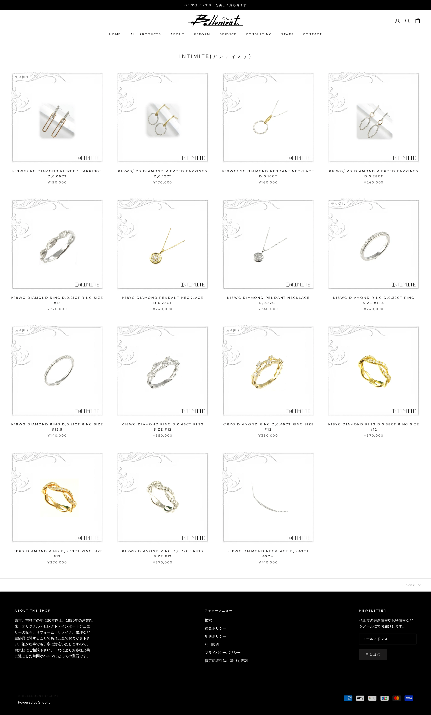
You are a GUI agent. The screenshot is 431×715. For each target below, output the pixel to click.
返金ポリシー (215, 628)
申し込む (373, 654)
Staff (287, 34)
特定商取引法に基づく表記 (226, 660)
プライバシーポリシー (223, 652)
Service (228, 34)
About (177, 34)
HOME (115, 34)
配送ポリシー (215, 636)
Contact (312, 34)
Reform (202, 34)
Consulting (259, 34)
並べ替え (410, 585)
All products (145, 34)
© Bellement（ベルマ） (39, 695)
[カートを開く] (418, 20)
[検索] (407, 20)
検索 (208, 620)
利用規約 (212, 644)
